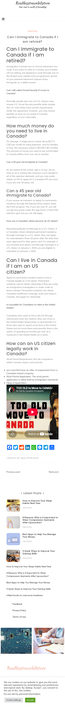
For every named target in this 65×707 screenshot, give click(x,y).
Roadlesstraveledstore (32, 3)
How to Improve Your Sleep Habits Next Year (37, 502)
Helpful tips (33, 31)
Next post (53, 472)
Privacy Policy (19, 610)
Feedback (17, 604)
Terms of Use (19, 616)
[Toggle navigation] (3, 19)
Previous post (13, 472)
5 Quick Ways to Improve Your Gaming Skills (39, 552)
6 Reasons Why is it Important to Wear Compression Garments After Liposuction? (40, 520)
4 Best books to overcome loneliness (24, 595)
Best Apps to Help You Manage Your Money (39, 535)
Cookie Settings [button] (13, 700)
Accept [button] (30, 700)
